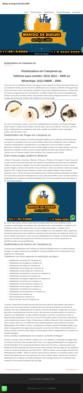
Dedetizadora (49, 12)
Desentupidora (36, 12)
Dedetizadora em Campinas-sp (20, 63)
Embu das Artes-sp (12, 370)
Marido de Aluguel (63, 12)
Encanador (76, 12)
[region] (41, 28)
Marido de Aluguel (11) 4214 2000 (16, 4)
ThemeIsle (52, 388)
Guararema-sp (72, 370)
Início (26, 12)
